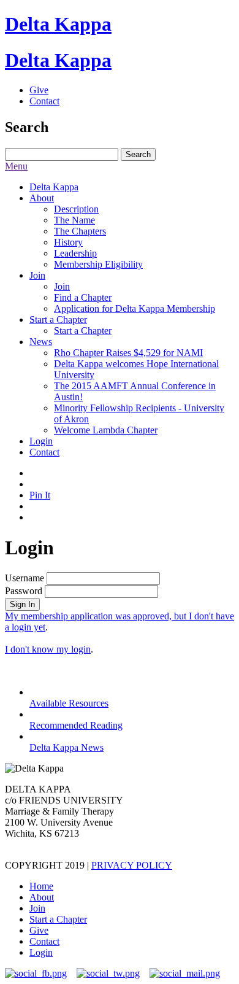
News (40, 341)
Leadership (75, 253)
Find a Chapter (83, 297)
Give (38, 90)
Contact (44, 101)
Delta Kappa (58, 24)
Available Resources (68, 703)
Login (41, 441)
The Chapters (80, 231)
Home (41, 886)
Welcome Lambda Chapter (105, 430)
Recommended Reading (76, 725)
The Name (74, 220)
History (68, 242)
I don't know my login (48, 649)
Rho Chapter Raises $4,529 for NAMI (128, 352)
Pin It (39, 495)
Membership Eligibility (98, 264)
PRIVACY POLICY (131, 865)
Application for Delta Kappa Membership (134, 308)
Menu (16, 166)
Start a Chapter (58, 319)
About (41, 198)
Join (37, 275)
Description (76, 209)
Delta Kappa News (66, 747)
